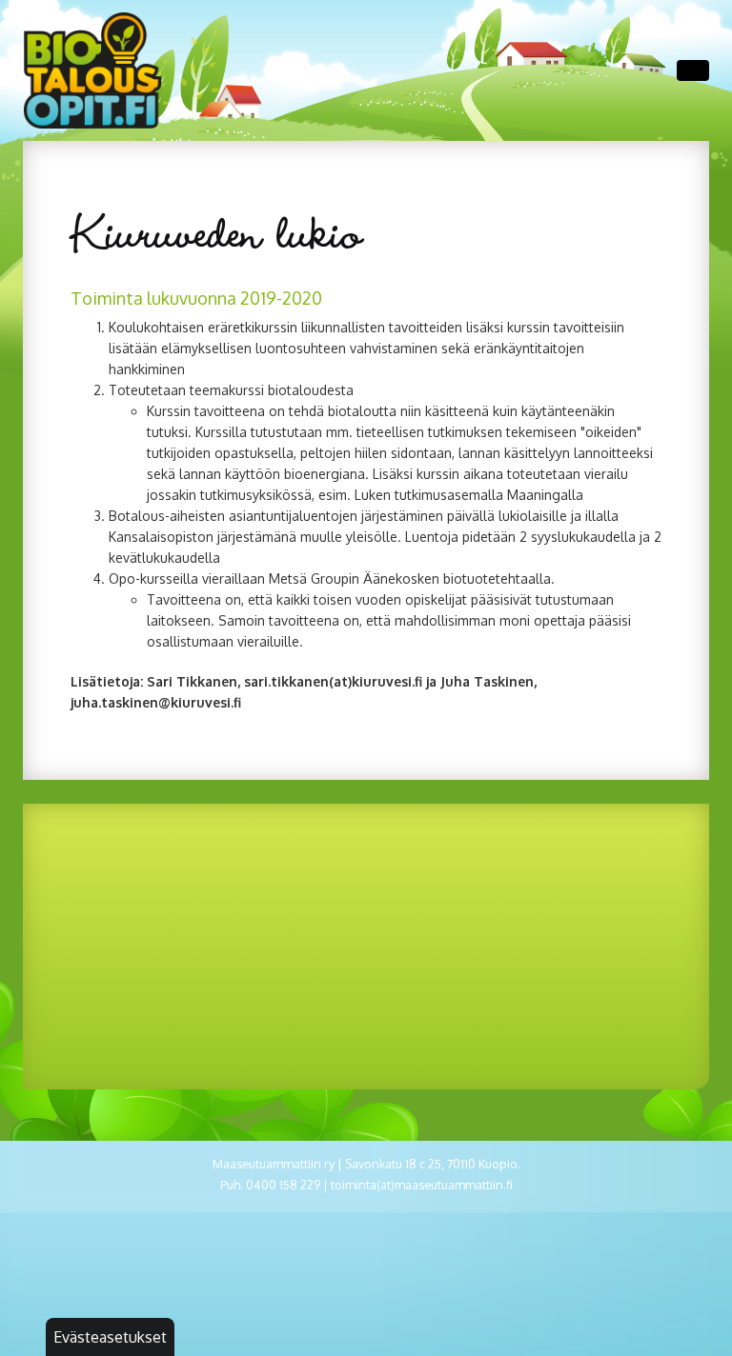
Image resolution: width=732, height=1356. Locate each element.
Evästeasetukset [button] (110, 1336)
